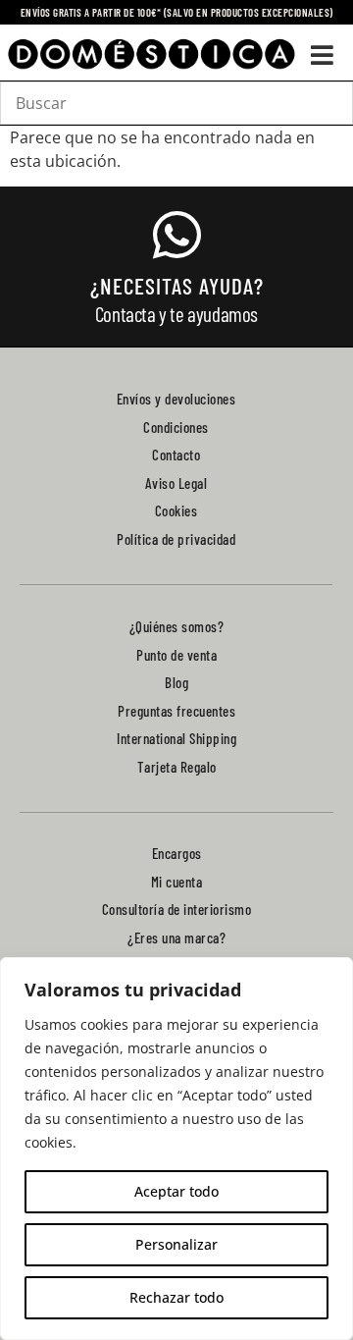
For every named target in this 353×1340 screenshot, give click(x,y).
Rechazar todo (176, 1297)
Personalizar (176, 1244)
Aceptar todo (176, 1191)
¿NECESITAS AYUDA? (177, 285)
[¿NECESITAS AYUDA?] (176, 234)
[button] (322, 54)
